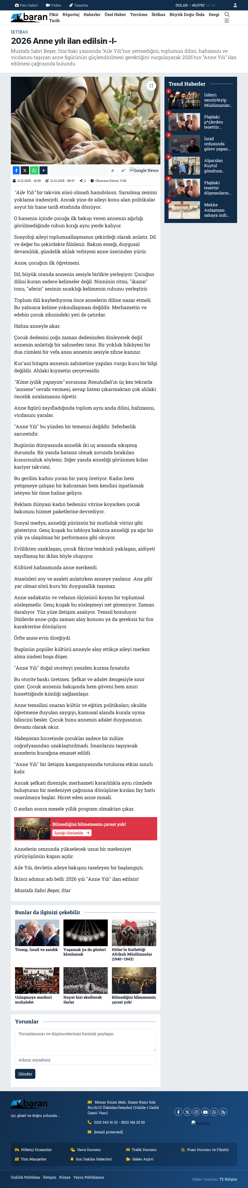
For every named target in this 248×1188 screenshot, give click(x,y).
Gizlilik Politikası (25, 1177)
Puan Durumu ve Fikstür (208, 1149)
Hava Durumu (89, 1149)
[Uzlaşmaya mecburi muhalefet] (37, 980)
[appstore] (201, 1123)
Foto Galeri (29, 5)
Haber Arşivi (143, 1159)
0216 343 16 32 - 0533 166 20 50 (119, 1122)
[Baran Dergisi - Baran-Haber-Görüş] (29, 17)
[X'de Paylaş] (25, 170)
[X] (187, 1112)
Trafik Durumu (144, 1149)
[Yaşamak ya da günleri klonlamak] (85, 932)
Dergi (214, 14)
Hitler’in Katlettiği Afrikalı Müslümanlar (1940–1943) (132, 954)
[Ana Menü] (227, 20)
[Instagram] (196, 1112)
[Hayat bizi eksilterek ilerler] (85, 980)
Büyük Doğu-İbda (187, 14)
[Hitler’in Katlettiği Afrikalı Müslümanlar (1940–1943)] (134, 932)
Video (56, 5)
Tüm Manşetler (33, 1159)
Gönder (25, 1074)
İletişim (49, 1177)
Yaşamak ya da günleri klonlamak (84, 952)
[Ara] (227, 14)
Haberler (92, 14)
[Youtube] (205, 1112)
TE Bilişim (228, 1179)
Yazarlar (81, 5)
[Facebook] (178, 1112)
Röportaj (70, 14)
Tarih (54, 20)
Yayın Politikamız (88, 1177)
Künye (64, 1177)
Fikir (53, 14)
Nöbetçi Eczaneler (36, 1149)
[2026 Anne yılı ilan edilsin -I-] (85, 120)
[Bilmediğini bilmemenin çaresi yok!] (134, 980)
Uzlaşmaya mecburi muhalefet (33, 999)
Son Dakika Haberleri (94, 1159)
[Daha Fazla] (43, 170)
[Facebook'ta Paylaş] (16, 170)
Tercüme (138, 14)
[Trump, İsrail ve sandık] (37, 932)
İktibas (158, 14)
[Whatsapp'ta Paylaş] (34, 170)
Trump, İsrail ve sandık (36, 949)
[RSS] (223, 1112)
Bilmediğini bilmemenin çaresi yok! (134, 999)
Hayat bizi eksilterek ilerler (82, 999)
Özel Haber (115, 14)
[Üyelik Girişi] (233, 5)
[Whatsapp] (214, 1112)
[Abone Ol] (144, 170)
